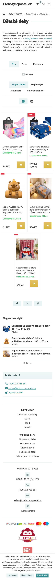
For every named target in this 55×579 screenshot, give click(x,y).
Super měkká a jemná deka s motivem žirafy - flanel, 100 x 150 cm (40, 210)
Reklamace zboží (27, 452)
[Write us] (27, 506)
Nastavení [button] (12, 575)
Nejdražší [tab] (16, 90)
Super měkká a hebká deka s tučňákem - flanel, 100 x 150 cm (26, 270)
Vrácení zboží (27, 447)
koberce (34, 39)
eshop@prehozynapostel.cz (22, 388)
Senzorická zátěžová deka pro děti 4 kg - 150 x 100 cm (39, 149)
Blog (27, 423)
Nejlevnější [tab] (37, 84)
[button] (21, 164)
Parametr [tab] (38, 64)
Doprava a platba (27, 439)
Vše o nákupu (27, 435)
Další (25, 363)
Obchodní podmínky (27, 414)
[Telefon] (27, 485)
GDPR (27, 418)
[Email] (27, 495)
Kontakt (27, 427)
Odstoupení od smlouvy (27, 456)
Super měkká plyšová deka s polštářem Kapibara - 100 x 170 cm (13, 211)
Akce (29, 74)
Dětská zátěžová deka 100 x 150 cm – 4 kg (13, 148)
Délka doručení (27, 443)
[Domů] (4, 14)
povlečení (48, 39)
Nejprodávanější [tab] (35, 90)
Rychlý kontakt (15, 392)
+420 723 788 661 (17, 383)
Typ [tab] (14, 64)
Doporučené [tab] (18, 84)
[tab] (23, 101)
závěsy (27, 39)
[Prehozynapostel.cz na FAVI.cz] (27, 535)
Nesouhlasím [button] (27, 575)
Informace (27, 410)
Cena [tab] (24, 64)
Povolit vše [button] (42, 575)
